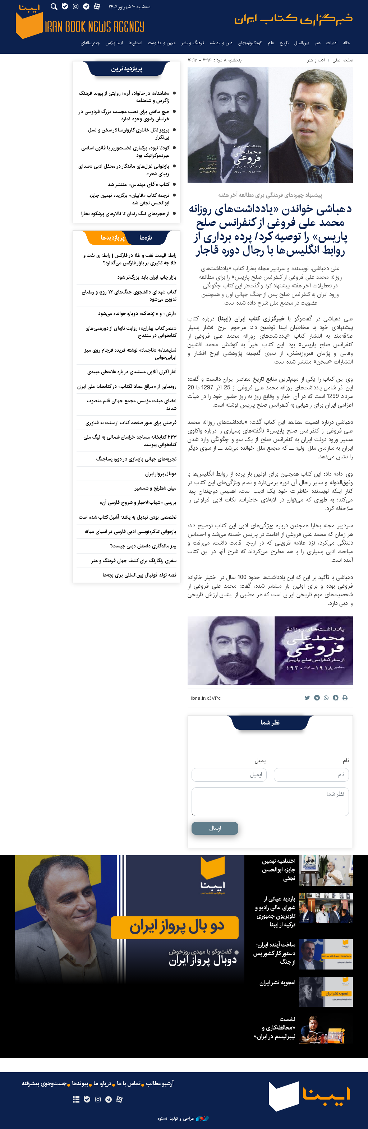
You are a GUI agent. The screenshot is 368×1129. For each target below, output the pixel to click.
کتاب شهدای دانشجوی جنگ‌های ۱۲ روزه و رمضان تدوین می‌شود (129, 295)
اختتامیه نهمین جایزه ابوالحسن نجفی (278, 869)
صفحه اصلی (342, 60)
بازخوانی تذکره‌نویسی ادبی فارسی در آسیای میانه (130, 532)
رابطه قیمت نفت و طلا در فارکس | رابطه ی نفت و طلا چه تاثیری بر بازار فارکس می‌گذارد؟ (129, 259)
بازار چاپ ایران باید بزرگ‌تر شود (146, 277)
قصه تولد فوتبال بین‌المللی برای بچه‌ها (139, 575)
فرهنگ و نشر (192, 43)
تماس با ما (129, 1083)
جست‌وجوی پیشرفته (44, 1083)
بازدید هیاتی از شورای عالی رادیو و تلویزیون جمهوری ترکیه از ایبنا (275, 912)
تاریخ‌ (284, 43)
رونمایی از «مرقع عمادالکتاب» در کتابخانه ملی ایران (126, 386)
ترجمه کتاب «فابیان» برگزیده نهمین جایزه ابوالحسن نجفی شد (129, 199)
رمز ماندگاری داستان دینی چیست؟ (143, 546)
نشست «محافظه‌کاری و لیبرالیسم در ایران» (274, 1027)
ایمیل (261, 760)
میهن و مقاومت (162, 43)
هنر (318, 43)
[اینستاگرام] (97, 1100)
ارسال (215, 828)
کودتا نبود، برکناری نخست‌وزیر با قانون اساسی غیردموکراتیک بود (125, 151)
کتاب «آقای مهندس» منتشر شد (138, 185)
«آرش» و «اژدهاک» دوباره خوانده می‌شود (137, 314)
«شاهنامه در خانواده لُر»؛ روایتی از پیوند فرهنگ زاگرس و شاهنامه (124, 97)
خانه (346, 43)
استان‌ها (135, 43)
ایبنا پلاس (114, 43)
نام (346, 760)
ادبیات (331, 43)
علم (271, 43)
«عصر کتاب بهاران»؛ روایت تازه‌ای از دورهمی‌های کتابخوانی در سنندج (131, 331)
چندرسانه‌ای (90, 43)
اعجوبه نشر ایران (277, 982)
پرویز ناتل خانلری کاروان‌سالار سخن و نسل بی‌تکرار (128, 133)
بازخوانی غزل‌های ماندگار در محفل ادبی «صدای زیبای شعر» (123, 169)
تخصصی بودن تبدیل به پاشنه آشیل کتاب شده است (127, 517)
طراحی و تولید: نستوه (175, 1118)
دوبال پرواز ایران (160, 474)
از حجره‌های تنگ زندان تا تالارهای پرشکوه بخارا (125, 214)
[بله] (86, 1100)
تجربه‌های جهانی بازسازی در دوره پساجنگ (136, 459)
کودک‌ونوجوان (250, 43)
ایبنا (293, 19)
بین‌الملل (301, 43)
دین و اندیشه (221, 43)
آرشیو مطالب (160, 1083)
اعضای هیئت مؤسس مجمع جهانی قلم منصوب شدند (131, 404)
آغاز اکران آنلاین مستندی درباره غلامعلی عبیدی (131, 372)
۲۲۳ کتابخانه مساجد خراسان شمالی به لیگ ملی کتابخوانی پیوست (129, 440)
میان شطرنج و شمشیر (155, 488)
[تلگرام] (108, 1100)
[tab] (146, 238)
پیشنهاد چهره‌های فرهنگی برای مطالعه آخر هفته (270, 195)
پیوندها (80, 1083)
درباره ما (102, 1083)
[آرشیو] (76, 1100)
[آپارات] (119, 1100)
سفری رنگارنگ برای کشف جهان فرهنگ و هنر (133, 561)
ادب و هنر (316, 60)
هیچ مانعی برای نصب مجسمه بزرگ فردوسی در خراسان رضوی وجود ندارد (124, 115)
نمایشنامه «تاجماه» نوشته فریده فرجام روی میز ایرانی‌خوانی (130, 353)
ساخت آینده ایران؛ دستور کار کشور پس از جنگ (274, 953)
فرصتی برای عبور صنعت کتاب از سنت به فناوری (131, 423)
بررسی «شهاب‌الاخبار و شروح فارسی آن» (138, 502)
